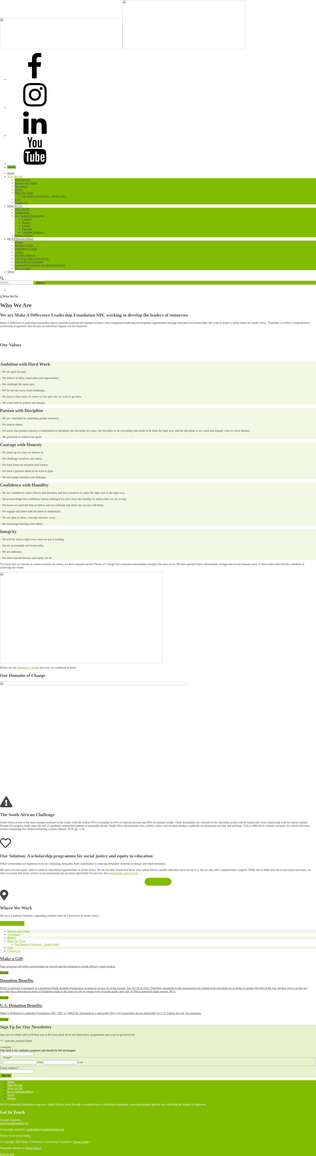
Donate (11, 166)
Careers (19, 252)
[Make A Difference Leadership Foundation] (122, 48)
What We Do (14, 206)
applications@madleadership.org (45, 1129)
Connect (27, 219)
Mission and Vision (26, 183)
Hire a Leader (23, 268)
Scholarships (22, 212)
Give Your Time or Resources (32, 258)
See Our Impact (158, 881)
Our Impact (21, 186)
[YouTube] (34, 163)
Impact (26, 222)
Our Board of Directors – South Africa (44, 196)
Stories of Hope (24, 235)
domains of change (28, 667)
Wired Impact (33, 1148)
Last (80, 1062)
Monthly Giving (24, 245)
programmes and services (123, 873)
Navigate (27, 229)
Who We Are (14, 176)
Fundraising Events (26, 248)
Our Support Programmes (29, 215)
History (19, 189)
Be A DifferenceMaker (20, 238)
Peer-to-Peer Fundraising (29, 261)
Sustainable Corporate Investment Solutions (40, 265)
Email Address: (9, 1067)
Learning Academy (33, 232)
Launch (26, 225)
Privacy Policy (82, 1141)
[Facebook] (34, 79)
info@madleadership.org (14, 1123)
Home (10, 173)
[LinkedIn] (34, 135)
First (40, 1062)
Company (5, 1047)
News (10, 271)
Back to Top (7, 1154)
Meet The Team (24, 192)
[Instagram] (34, 107)
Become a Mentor (25, 255)
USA (18, 199)
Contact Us (21, 202)
